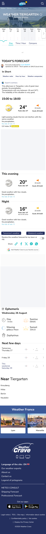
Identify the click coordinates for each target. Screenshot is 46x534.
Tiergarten (25, 8)
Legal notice (5, 515)
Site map (20, 515)
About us (5, 472)
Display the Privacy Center (24, 522)
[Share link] (16, 243)
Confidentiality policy (19, 518)
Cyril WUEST (25, 65)
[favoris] (41, 14)
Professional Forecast (11, 495)
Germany (9, 8)
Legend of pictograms (11, 480)
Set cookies (33, 518)
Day (11, 43)
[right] (44, 33)
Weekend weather (35, 233)
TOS (13, 515)
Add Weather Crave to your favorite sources (24, 250)
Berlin (15, 8)
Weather (3, 8)
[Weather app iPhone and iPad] (14, 506)
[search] (42, 3)
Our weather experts (11, 468)
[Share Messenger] (31, 243)
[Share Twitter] (26, 243)
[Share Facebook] (21, 243)
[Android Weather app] (31, 506)
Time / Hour (21, 43)
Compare (33, 43)
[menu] (4, 3)
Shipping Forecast (10, 491)
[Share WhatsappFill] (36, 243)
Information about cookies (35, 515)
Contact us (6, 476)
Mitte (19, 8)
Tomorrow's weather (11, 233)
